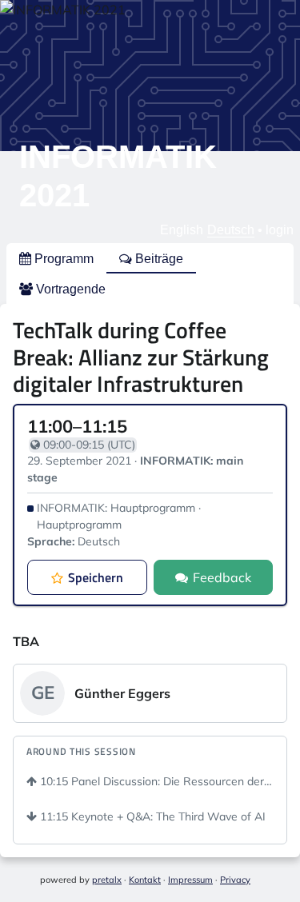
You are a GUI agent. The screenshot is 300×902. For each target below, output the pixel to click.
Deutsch (230, 230)
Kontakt (145, 879)
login (280, 230)
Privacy (235, 879)
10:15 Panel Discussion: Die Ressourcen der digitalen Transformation (155, 781)
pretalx (107, 879)
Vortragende (69, 289)
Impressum (190, 879)
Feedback (222, 577)
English (181, 230)
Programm (62, 258)
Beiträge (157, 258)
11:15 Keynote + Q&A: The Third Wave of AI (151, 816)
